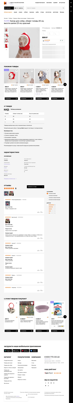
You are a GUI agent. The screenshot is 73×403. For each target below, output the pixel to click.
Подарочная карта (8, 360)
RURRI (7, 21)
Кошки (20, 12)
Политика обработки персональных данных (30, 392)
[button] (53, 41)
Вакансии (34, 365)
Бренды (19, 362)
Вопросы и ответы (22, 379)
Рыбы (37, 12)
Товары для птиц (8, 380)
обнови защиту (8, 12)
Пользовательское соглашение (27, 397)
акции (15, 12)
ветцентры (62, 2)
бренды (62, 12)
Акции (19, 360)
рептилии (55, 12)
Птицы (42, 12)
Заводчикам (20, 367)
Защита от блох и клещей (10, 367)
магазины (49, 2)
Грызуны (31, 12)
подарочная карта (40, 2)
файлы (17, 396)
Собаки (26, 12)
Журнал (19, 377)
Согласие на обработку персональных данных (28, 395)
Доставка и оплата (22, 372)
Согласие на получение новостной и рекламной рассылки (52, 393)
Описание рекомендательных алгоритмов (54, 395)
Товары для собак (8, 365)
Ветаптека (48, 12)
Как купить (20, 370)
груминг (55, 2)
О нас (33, 362)
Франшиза (34, 367)
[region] (34, 12)
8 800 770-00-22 (52, 357)
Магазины (34, 360)
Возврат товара (21, 374)
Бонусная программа (22, 365)
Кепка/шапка (7, 164)
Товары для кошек (8, 362)
